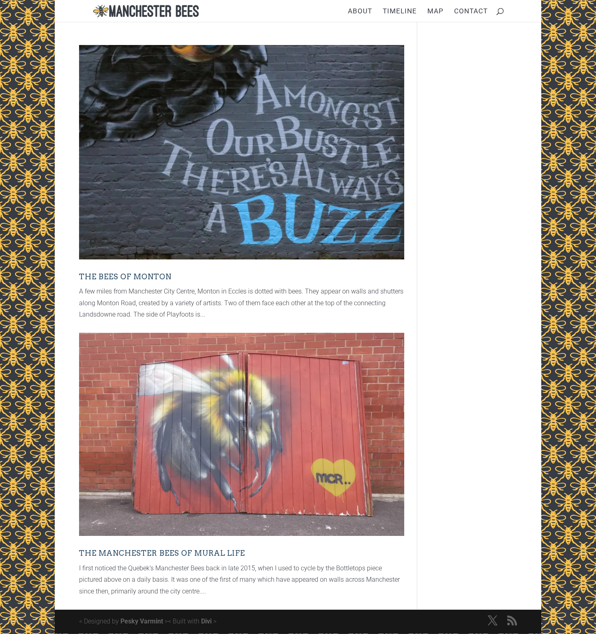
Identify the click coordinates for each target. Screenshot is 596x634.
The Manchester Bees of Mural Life (162, 553)
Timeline (400, 11)
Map (435, 11)
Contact (471, 11)
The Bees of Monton (125, 276)
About (360, 11)
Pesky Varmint (141, 621)
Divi (206, 621)
